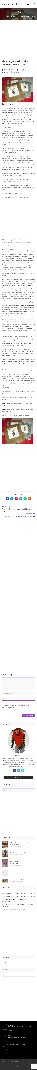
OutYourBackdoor (9, 70)
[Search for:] (34, 4)
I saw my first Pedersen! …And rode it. (15, 909)
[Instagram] (18, 770)
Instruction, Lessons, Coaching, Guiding (15, 1044)
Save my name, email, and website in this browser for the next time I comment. (18, 706)
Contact (7, 1049)
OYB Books (7, 1052)
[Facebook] (14, 770)
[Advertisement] (18, 39)
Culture (6, 72)
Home (6, 1042)
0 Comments (17, 72)
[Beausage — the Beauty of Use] (5, 880)
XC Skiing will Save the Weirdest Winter (20, 872)
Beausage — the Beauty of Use (18, 880)
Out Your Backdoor (11, 3)
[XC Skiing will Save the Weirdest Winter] (5, 873)
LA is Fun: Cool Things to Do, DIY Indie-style (24, 893)
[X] (22, 770)
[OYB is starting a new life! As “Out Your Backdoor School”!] (5, 844)
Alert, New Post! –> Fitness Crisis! (18, 852)
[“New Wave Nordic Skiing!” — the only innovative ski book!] (5, 863)
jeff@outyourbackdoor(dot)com (17, 1037)
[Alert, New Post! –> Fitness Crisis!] (5, 853)
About (6, 1047)
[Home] (2, 16)
